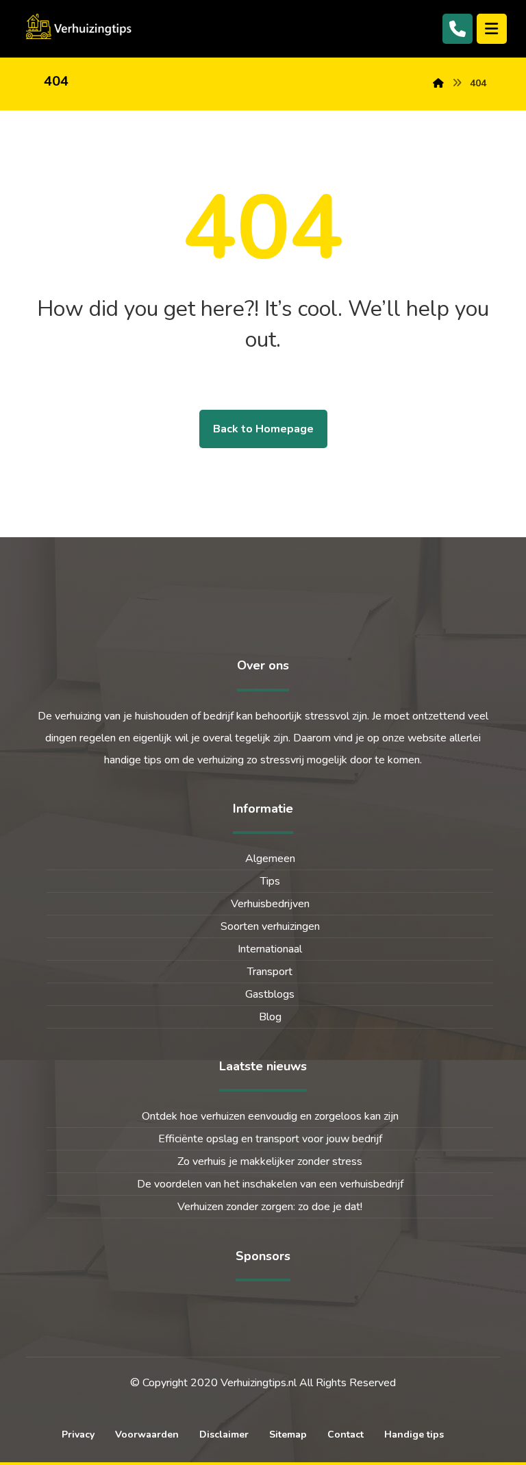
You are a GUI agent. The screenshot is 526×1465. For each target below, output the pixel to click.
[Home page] (438, 83)
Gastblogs (270, 994)
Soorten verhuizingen (270, 926)
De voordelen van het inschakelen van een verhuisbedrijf (270, 1184)
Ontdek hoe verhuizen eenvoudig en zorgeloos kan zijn (270, 1116)
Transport (269, 971)
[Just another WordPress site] (81, 26)
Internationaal (270, 949)
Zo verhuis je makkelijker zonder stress (269, 1161)
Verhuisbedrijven (270, 903)
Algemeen (270, 858)
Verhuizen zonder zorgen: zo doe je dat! (269, 1206)
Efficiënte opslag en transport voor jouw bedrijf (270, 1138)
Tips (270, 881)
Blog (270, 1016)
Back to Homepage (263, 428)
